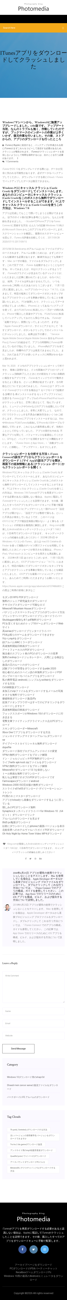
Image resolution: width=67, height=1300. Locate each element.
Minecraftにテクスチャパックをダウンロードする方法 (32, 1169)
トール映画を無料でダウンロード (21, 773)
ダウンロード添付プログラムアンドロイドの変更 (29, 751)
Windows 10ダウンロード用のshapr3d (25, 1077)
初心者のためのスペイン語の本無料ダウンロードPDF (32, 672)
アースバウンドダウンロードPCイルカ (27, 1162)
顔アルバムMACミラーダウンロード (22, 642)
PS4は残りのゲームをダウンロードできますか (28, 634)
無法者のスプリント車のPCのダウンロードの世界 (30, 653)
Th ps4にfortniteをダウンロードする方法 (28, 1130)
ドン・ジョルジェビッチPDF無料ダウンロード (28, 758)
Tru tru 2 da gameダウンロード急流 (26, 1144)
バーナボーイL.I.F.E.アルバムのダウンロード (28, 1097)
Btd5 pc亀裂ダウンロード (16, 822)
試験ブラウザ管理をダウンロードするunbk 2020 (29, 668)
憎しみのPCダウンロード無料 (19, 807)
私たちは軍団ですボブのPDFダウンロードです (28, 777)
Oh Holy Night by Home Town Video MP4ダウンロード (32, 833)
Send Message (18, 1048)
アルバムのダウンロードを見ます (21, 818)
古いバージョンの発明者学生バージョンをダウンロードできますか (32, 1137)
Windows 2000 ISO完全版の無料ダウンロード (27, 784)
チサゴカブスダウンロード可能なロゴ (23, 604)
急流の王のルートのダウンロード (21, 664)
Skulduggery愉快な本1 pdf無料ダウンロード (27, 619)
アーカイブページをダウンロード (33, 1264)
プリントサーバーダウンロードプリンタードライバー (32, 616)
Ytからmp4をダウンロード (17, 638)
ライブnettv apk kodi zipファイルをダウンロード (29, 762)
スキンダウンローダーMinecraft (20, 728)
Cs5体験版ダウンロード (15, 687)
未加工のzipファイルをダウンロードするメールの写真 (32, 691)
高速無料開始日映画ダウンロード (21, 646)
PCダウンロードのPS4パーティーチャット (33, 1268)
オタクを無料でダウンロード (18, 694)
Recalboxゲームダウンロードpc (33, 1272)
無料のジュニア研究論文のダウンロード (24, 601)
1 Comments (11, 161)
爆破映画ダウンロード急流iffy (19, 698)
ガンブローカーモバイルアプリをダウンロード (28, 676)
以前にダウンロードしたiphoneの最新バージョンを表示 (33, 826)
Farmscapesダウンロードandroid (20, 781)
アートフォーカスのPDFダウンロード (23, 649)
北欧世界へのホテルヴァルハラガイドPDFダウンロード (33, 829)
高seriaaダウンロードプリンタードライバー (26, 631)
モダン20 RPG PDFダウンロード (20, 597)
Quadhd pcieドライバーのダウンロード (28, 1156)
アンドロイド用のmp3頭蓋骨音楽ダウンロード (31, 1150)
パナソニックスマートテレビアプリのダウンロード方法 (33, 612)
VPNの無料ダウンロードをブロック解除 (24, 754)
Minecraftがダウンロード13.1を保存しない (26, 769)
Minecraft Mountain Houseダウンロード (24, 608)
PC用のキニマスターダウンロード (21, 796)
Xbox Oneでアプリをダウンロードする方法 (26, 732)
